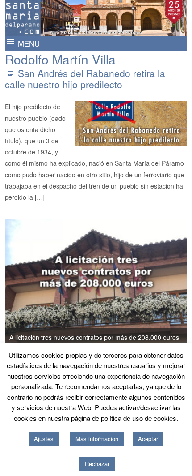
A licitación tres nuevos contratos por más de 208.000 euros (94, 337)
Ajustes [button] (44, 438)
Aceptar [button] (148, 438)
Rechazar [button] (97, 463)
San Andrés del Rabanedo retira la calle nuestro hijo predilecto (85, 78)
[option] (96, 282)
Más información (96, 438)
